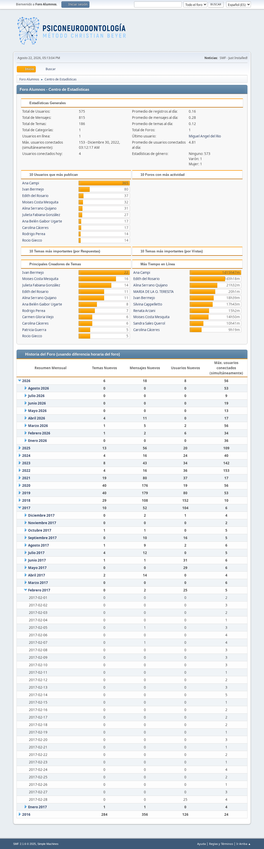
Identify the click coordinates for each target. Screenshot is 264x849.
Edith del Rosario (35, 195)
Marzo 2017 (38, 582)
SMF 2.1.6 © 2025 (24, 843)
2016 (26, 814)
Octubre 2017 (39, 530)
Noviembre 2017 (42, 523)
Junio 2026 (37, 403)
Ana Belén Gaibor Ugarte (42, 221)
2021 (26, 478)
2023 (26, 463)
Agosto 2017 (38, 545)
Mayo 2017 (37, 567)
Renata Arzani (144, 310)
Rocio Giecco (32, 240)
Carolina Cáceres (35, 227)
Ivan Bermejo (33, 189)
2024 (26, 455)
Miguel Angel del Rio (205, 136)
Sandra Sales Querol (149, 323)
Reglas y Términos (221, 844)
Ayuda (201, 844)
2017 (26, 508)
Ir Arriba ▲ (243, 844)
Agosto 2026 (38, 388)
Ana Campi (30, 183)
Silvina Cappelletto (147, 304)
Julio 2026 (36, 395)
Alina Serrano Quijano (39, 208)
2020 (26, 485)
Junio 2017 (37, 560)
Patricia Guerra (34, 329)
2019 (26, 493)
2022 (26, 470)
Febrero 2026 (39, 433)
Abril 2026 (36, 418)
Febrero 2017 (39, 590)
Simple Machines (48, 843)
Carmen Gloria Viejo (38, 317)
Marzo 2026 (38, 425)
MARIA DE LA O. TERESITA (153, 291)
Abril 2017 (36, 575)
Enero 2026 (37, 440)
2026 (26, 380)
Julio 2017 (36, 552)
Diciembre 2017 (41, 515)
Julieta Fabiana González (41, 214)
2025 (26, 448)
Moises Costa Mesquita (40, 202)
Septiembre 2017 (42, 537)
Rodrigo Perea (33, 234)
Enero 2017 (37, 807)
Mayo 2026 (37, 410)
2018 (26, 500)
